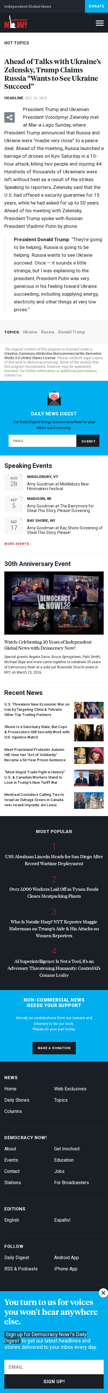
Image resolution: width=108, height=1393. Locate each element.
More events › (18, 544)
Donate (97, 6)
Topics (61, 1100)
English (11, 1220)
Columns (13, 1111)
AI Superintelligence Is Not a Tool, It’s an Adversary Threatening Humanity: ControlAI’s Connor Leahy (54, 968)
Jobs (59, 1171)
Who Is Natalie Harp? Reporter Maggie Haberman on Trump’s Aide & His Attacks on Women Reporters (54, 928)
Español (62, 1220)
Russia (47, 332)
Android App (66, 1257)
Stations (12, 1182)
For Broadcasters (71, 1182)
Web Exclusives (70, 1089)
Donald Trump (71, 332)
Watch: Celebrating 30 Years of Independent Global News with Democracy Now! (48, 645)
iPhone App (65, 1269)
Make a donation (54, 1048)
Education (64, 1160)
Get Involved (66, 1149)
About (10, 1149)
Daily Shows (16, 1100)
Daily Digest (16, 1257)
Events (11, 1160)
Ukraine (30, 332)
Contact (12, 1171)
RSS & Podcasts (21, 1269)
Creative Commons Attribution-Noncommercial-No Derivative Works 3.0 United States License (52, 355)
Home (10, 1089)
